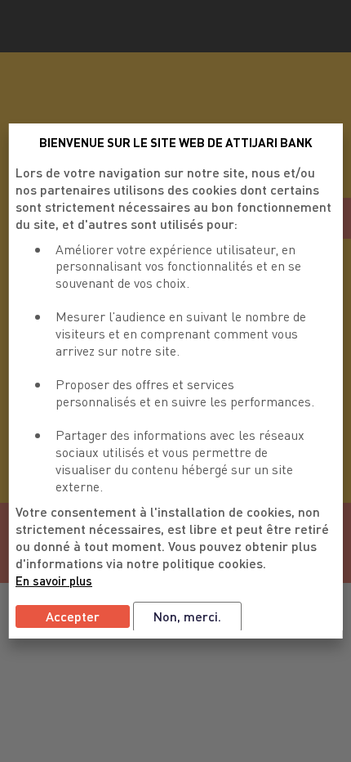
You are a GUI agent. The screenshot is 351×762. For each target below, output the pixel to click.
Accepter (73, 616)
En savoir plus (54, 580)
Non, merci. (187, 616)
